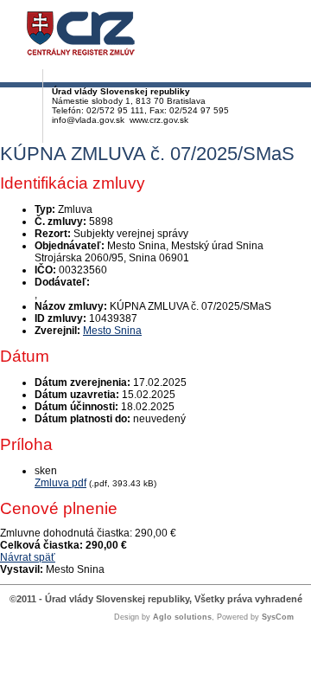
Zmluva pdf (60, 483)
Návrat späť (27, 557)
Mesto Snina (112, 331)
